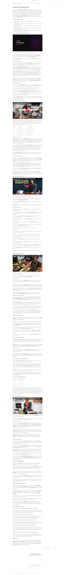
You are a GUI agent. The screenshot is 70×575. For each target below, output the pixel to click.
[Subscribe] (41, 567)
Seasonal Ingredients (21, 54)
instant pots (37, 198)
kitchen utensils (20, 145)
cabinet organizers (22, 165)
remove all (39, 555)
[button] (28, 3)
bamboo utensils (34, 90)
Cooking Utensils (37, 69)
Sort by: (45, 548)
